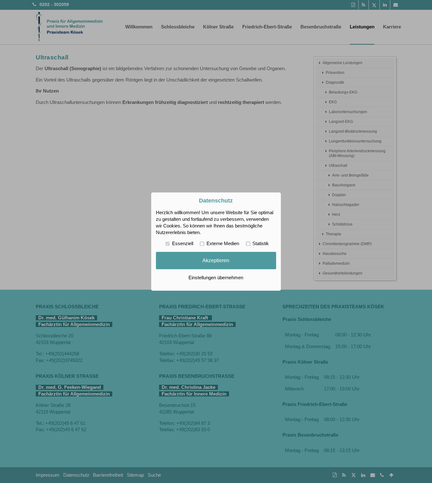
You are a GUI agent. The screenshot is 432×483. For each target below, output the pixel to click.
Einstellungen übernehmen (215, 277)
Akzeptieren (215, 260)
